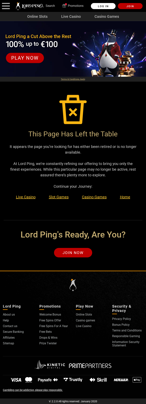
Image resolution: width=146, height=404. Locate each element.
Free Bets (45, 332)
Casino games (85, 320)
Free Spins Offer (50, 320)
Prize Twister (48, 343)
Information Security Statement (126, 343)
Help (6, 320)
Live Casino (71, 16)
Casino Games (106, 16)
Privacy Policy (121, 319)
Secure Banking (13, 332)
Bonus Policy (121, 325)
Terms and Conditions (127, 330)
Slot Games (59, 197)
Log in (103, 6)
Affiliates (9, 337)
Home (125, 197)
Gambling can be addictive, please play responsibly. (33, 389)
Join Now (73, 252)
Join (130, 6)
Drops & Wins (48, 337)
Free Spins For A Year (53, 326)
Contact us (10, 326)
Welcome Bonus (50, 314)
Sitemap (8, 343)
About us (9, 314)
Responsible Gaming (126, 336)
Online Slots (37, 16)
